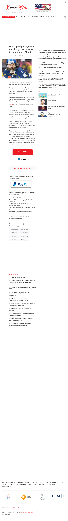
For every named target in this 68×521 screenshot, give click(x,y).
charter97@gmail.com (27, 512)
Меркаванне (41, 91)
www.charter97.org (20, 507)
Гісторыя (45, 482)
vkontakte (25, 232)
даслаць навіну (40, 2)
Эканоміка (34, 16)
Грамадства (26, 16)
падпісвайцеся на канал (23, 160)
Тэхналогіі (5, 484)
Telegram (25, 240)
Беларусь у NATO (6, 486)
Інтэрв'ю (60, 482)
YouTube (25, 229)
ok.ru (15, 236)
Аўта (17, 484)
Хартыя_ (16, 8)
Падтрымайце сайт (22, 152)
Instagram (25, 236)
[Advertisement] (19, 32)
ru (55, 2)
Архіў (49, 2)
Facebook (15, 229)
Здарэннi (41, 16)
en (57, 2)
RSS (15, 240)
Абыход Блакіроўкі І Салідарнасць (37, 484)
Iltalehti (11, 104)
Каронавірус (52, 484)
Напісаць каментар (22, 168)
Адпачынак (23, 484)
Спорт (47, 16)
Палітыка (19, 16)
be (52, 2)
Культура (53, 16)
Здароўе (11, 484)
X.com (15, 232)
